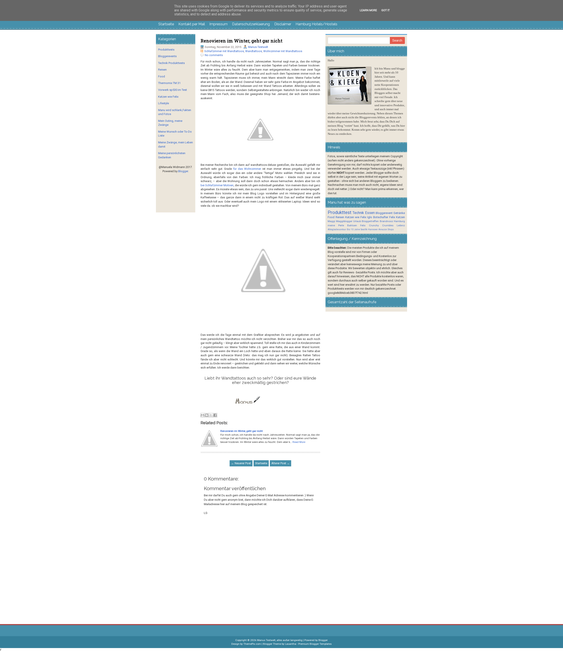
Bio (348, 229)
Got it (385, 10)
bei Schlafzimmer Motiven (217, 185)
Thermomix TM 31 (169, 83)
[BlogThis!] (207, 415)
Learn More (368, 10)
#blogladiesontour (337, 229)
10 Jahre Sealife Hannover (364, 229)
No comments (214, 55)
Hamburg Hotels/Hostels (316, 24)
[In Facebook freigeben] (215, 415)
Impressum (218, 24)
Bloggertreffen (370, 221)
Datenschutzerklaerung (251, 24)
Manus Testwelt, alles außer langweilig (279, 640)
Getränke (399, 213)
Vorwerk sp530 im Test (172, 89)
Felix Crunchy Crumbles (376, 225)
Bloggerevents (167, 56)
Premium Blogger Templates (315, 643)
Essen (370, 213)
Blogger (183, 171)
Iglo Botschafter (377, 217)
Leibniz (401, 225)
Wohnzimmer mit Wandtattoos (282, 51)
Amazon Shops (386, 229)
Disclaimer (282, 24)
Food (161, 76)
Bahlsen (352, 225)
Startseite (166, 24)
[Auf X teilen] (211, 415)
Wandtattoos (253, 51)
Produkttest (339, 212)
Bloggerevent (384, 213)
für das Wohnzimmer (247, 168)
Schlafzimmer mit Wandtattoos (224, 51)
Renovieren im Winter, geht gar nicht (241, 41)
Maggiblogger (344, 221)
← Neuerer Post (241, 463)
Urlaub (357, 221)
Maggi (331, 221)
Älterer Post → (280, 463)
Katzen (400, 217)
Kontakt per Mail (191, 24)
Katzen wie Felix (168, 96)
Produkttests (166, 49)
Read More (298, 442)
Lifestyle (163, 103)
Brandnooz (386, 221)
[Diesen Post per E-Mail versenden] (202, 415)
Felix (392, 217)
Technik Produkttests (171, 63)
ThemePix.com (252, 643)
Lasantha (290, 643)
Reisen (162, 69)
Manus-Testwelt (258, 47)
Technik (358, 213)
